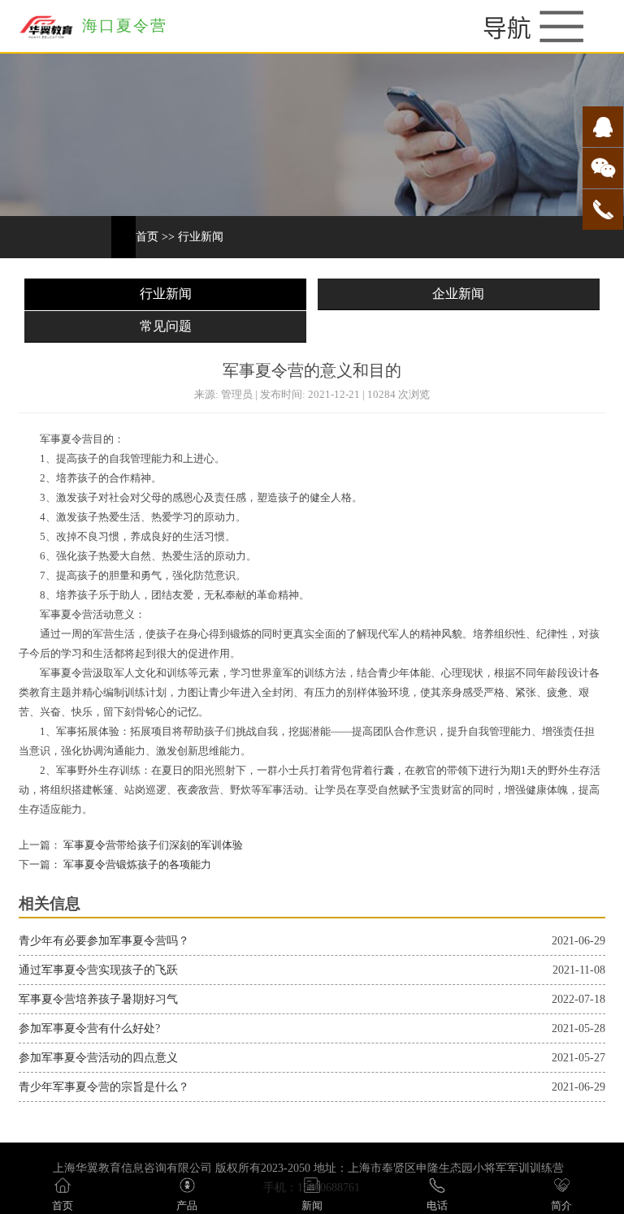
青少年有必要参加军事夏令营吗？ (104, 941)
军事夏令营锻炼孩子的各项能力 (136, 865)
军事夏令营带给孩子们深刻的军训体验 (152, 845)
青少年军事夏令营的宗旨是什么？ (104, 1087)
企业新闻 (458, 293)
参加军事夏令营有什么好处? (89, 1028)
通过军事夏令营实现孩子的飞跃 (98, 970)
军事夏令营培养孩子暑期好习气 (98, 999)
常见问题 (166, 326)
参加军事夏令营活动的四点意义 (98, 1058)
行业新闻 (200, 237)
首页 (147, 237)
